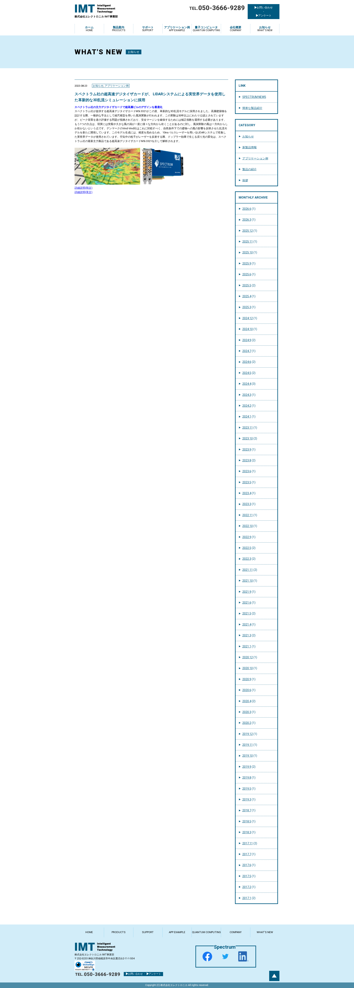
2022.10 (247, 526)
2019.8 (246, 777)
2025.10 (247, 252)
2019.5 (246, 788)
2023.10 (247, 438)
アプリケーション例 (117, 85)
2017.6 (246, 865)
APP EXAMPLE (177, 932)
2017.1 (246, 898)
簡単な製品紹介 (252, 108)
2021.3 (246, 635)
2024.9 (246, 340)
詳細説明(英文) (83, 192)
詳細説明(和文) (83, 187)
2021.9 (246, 591)
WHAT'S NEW (265, 932)
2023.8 (246, 460)
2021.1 (246, 646)
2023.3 (246, 504)
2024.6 (246, 361)
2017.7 (246, 854)
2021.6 (246, 602)
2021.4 (246, 624)
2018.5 (246, 821)
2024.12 (247, 318)
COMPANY (236, 932)
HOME (89, 932)
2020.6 (246, 690)
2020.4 (246, 701)
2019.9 (246, 766)
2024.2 (246, 405)
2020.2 (246, 723)
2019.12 (247, 734)
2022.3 (246, 558)
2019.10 (247, 755)
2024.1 (246, 416)
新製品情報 (249, 147)
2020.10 (247, 668)
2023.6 (246, 471)
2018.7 (246, 810)
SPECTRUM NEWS (254, 97)
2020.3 (246, 712)
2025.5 (246, 285)
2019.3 (246, 799)
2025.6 (246, 274)
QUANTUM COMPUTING (206, 932)
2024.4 (246, 383)
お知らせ (98, 85)
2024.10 (247, 329)
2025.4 (246, 296)
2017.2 (246, 887)
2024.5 (246, 373)
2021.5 (246, 613)
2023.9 (246, 449)
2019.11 (247, 744)
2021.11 (247, 569)
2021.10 (247, 580)
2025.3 (246, 307)
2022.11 (247, 515)
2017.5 (246, 876)
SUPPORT (148, 932)
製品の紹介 (249, 169)
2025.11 (247, 241)
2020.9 (246, 679)
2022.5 (246, 548)
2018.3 (246, 832)
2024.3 (246, 394)
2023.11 (247, 427)
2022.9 (246, 537)
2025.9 (246, 263)
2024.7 (246, 351)
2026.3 (246, 219)
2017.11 (247, 843)
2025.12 (247, 230)
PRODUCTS (119, 932)
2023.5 (246, 482)
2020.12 (247, 657)
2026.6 (246, 208)
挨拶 (245, 180)
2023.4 (246, 493)
